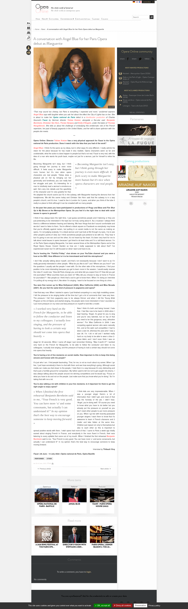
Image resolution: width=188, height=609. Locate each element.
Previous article (45, 469)
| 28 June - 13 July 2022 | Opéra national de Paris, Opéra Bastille (64, 453)
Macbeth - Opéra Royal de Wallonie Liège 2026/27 (137, 83)
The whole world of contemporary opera (65, 10)
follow (147, 59)
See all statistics (136, 112)
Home (37, 29)
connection (147, 2)
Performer (39, 458)
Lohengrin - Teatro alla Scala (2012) (135, 106)
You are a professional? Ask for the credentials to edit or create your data (94, 596)
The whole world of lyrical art (62, 8)
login (88, 572)
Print (49, 463)
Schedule (28, 28)
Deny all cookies (123, 605)
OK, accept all (103, 605)
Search (28, 38)
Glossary (28, 33)
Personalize (140, 605)
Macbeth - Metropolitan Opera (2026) (136, 73)
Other (49, 458)
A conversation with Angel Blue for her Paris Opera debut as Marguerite (75, 29)
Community (28, 52)
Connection (28, 47)
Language (28, 23)
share (122, 59)
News (43, 29)
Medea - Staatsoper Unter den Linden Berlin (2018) (138, 96)
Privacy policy (154, 605)
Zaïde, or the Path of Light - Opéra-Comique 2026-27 (138, 78)
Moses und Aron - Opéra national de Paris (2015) (137, 101)
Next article (105, 469)
